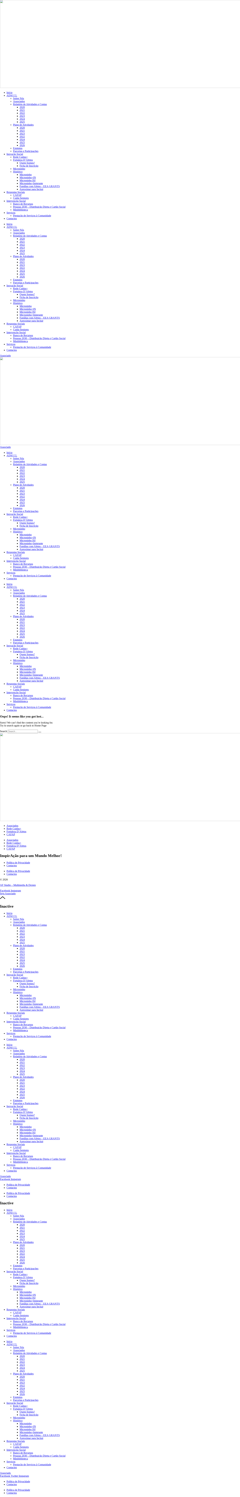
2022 (22, 113)
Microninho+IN (28, 177)
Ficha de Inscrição (29, 165)
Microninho (19, 168)
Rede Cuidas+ (20, 157)
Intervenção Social (16, 201)
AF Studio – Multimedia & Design (18, 885)
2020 (22, 107)
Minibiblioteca (20, 209)
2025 (22, 121)
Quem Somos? (27, 162)
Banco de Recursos (23, 203)
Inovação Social (15, 154)
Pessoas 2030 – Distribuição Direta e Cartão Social (39, 206)
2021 (22, 110)
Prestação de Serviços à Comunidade (32, 215)
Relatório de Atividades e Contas (30, 104)
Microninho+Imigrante (31, 183)
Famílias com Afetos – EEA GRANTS (40, 186)
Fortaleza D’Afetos (23, 160)
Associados (19, 101)
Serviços (11, 212)
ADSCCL (12, 95)
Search (3, 731)
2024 (22, 119)
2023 (22, 116)
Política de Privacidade (18, 862)
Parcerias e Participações (25, 151)
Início (9, 92)
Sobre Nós (18, 98)
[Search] (40, 732)
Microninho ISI (27, 180)
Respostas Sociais (16, 192)
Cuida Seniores (21, 198)
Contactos (12, 218)
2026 (22, 145)
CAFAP (17, 195)
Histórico (18, 171)
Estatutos (17, 148)
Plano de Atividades (23, 124)
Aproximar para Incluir (31, 189)
